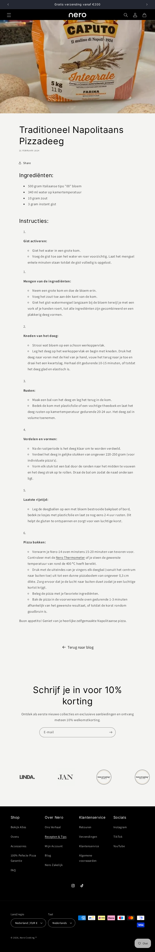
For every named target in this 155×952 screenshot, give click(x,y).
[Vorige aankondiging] (8, 4)
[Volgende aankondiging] (146, 4)
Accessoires (18, 846)
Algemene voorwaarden (88, 858)
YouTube (119, 846)
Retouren (85, 827)
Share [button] (27, 163)
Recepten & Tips (55, 836)
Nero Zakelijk (54, 865)
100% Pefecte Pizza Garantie (23, 858)
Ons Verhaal (53, 827)
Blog (48, 855)
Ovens (15, 836)
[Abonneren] (110, 732)
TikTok (118, 836)
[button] (9, 15)
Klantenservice (89, 846)
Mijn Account (54, 846)
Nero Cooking (27, 937)
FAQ (13, 870)
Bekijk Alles (18, 827)
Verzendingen (88, 836)
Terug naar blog (80, 647)
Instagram (120, 827)
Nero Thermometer (70, 557)
